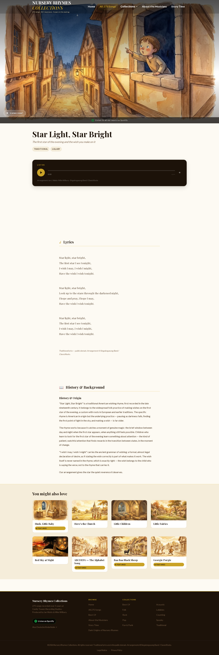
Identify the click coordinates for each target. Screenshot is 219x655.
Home (91, 6)
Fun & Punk (127, 625)
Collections (128, 6)
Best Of (92, 615)
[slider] (111, 170)
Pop (124, 620)
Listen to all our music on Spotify (111, 120)
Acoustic (160, 604)
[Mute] (180, 172)
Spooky (159, 620)
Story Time (178, 6)
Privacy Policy (116, 650)
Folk (124, 609)
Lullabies (160, 609)
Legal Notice (102, 650)
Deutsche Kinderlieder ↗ (47, 627)
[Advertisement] (109, 212)
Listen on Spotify (46, 621)
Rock (124, 615)
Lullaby (56, 149)
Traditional (41, 149)
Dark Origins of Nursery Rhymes (103, 630)
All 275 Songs (108, 6)
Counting (160, 615)
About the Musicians (154, 6)
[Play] (41, 172)
